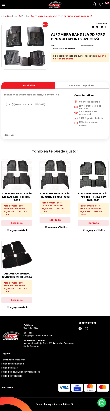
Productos (13, 16)
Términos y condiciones (13, 359)
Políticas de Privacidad (12, 363)
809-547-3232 (30, 327)
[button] (93, 27)
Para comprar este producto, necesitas (14, 207)
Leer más (17, 223)
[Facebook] (80, 328)
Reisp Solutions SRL (64, 404)
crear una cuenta (64, 58)
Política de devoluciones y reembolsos (20, 371)
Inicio (4, 16)
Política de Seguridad (11, 375)
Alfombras (25, 16)
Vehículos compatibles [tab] (81, 85)
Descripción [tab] (28, 85)
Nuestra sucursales (34, 340)
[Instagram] (86, 328)
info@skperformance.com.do (38, 335)
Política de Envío (9, 367)
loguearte (100, 55)
